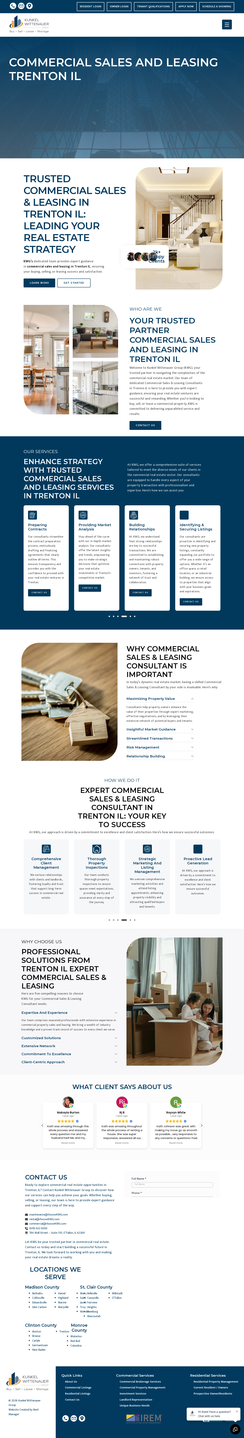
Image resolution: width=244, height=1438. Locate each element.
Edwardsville (39, 1302)
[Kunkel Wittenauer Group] (29, 25)
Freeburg (92, 1311)
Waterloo (76, 1336)
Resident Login (90, 6)
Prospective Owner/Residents (213, 1393)
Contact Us (72, 1399)
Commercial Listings (78, 1387)
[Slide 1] (109, 616)
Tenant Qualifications (153, 6)
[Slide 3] (118, 616)
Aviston (36, 1331)
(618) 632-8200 (38, 1228)
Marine (62, 1302)
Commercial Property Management (142, 1387)
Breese (36, 1336)
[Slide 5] (130, 616)
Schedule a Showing (216, 6)
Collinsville (38, 1298)
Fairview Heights (92, 1305)
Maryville (63, 1307)
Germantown (40, 1345)
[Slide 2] (113, 616)
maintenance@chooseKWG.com (48, 1214)
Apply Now (186, 6)
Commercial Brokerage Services (140, 1381)
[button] (201, 1125)
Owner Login (119, 6)
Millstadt (117, 1293)
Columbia (75, 1345)
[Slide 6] (135, 616)
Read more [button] (68, 1143)
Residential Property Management (216, 1381)
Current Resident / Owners (211, 1387)
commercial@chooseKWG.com (47, 1223)
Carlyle (36, 1340)
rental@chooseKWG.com (44, 1219)
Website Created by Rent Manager (24, 1412)
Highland (63, 1298)
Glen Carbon (39, 1307)
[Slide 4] (124, 616)
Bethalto (37, 1293)
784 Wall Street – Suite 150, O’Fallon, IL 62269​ (57, 1232)
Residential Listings (77, 1393)
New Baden (39, 1349)
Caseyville (93, 1298)
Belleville (92, 1293)
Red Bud (75, 1341)
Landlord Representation (136, 1399)
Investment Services (133, 1393)
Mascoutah (94, 1316)
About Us (71, 1381)
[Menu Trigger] (227, 24)
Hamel (62, 1293)
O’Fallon (117, 1298)
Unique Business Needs (135, 1405)
